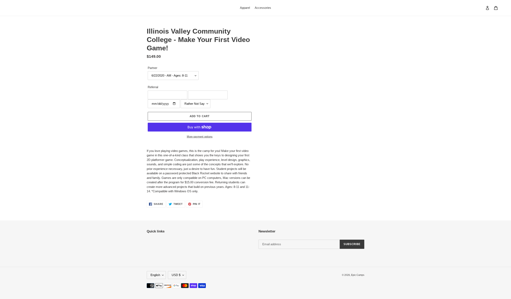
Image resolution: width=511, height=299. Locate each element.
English (155, 275)
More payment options (200, 136)
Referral (153, 87)
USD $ (176, 275)
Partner (152, 68)
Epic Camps (357, 275)
